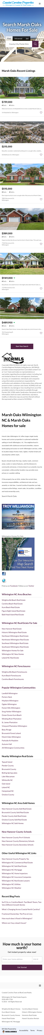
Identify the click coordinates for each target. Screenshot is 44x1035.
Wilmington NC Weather (11, 888)
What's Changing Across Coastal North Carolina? (21, 909)
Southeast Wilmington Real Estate (15, 643)
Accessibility (23, 1030)
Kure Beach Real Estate (11, 607)
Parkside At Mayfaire (10, 740)
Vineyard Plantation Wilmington (14, 726)
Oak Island (6, 784)
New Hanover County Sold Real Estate (16, 809)
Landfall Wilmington (10, 693)
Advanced (18, 38)
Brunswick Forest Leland (11, 733)
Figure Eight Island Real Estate (13, 611)
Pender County (8, 765)
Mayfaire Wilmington (10, 700)
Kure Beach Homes (8, 1012)
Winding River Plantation (11, 719)
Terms (32, 1030)
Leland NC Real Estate (10, 658)
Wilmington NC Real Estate (11, 997)
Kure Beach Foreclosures (11, 675)
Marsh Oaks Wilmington (11, 737)
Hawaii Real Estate (8, 1018)
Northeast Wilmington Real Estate (15, 636)
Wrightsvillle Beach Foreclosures (14, 672)
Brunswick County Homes (11, 1015)
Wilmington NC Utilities (11, 884)
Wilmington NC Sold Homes (13, 823)
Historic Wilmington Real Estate (14, 632)
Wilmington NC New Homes (13, 654)
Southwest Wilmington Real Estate (15, 647)
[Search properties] (35, 44)
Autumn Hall (7, 744)
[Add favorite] (41, 113)
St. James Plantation (9, 722)
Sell (27, 38)
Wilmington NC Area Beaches (16, 594)
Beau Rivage (6, 730)
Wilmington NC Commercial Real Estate (17, 862)
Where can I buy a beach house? (14, 923)
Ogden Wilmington (9, 704)
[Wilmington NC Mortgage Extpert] (22, 517)
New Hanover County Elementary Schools (18, 841)
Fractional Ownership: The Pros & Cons (17, 914)
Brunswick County (9, 769)
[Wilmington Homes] (22, 574)
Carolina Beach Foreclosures (13, 679)
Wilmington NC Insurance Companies (16, 877)
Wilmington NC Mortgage (12, 870)
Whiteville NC (7, 780)
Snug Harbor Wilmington (11, 711)
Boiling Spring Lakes (9, 773)
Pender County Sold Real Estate (14, 816)
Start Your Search (22, 346)
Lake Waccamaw (8, 776)
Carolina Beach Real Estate (12, 604)
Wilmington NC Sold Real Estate (14, 866)
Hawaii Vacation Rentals (30, 1018)
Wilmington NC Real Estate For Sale (19, 623)
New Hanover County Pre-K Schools (16, 837)
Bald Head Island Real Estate (13, 614)
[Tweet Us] (22, 581)
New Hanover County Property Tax (15, 859)
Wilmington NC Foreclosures (16, 666)
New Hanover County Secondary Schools (18, 845)
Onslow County (8, 794)
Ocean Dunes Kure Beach (12, 715)
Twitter (31, 586)
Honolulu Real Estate (29, 1015)
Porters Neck (7, 697)
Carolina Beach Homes (30, 1009)
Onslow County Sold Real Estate (14, 820)
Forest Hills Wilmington (11, 708)
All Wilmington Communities (13, 748)
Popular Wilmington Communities (19, 687)
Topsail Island (7, 762)
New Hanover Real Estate (12, 629)
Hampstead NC (8, 791)
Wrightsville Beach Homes (11, 1009)
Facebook (14, 586)
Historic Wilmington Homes (32, 1012)
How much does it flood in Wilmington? (17, 918)
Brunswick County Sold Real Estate (15, 812)
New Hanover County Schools (17, 831)
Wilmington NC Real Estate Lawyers (16, 881)
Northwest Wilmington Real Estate (15, 639)
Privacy (39, 1030)
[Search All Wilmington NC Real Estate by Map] (22, 554)
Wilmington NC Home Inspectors (15, 873)
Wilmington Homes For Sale (12, 650)
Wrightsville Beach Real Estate (13, 600)
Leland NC (6, 787)
